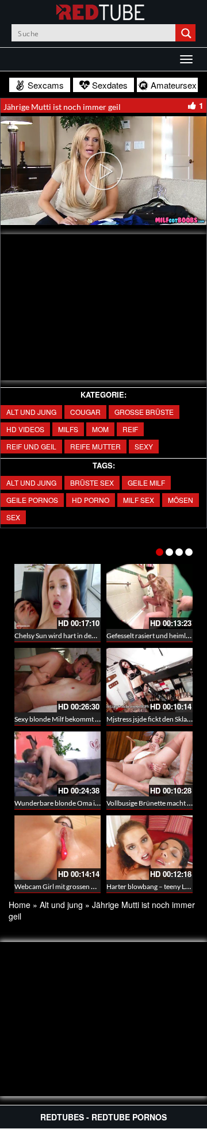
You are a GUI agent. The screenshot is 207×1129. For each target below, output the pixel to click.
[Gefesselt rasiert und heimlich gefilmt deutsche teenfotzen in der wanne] (149, 596)
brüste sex (92, 482)
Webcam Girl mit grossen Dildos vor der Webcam (88, 886)
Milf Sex (138, 500)
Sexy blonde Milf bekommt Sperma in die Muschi (86, 719)
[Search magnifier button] (186, 32)
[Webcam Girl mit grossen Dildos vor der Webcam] (57, 847)
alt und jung (31, 482)
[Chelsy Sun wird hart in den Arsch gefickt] (57, 596)
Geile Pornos (32, 500)
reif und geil (31, 446)
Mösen (180, 500)
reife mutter (95, 446)
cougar (85, 412)
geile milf (146, 482)
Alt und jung (31, 412)
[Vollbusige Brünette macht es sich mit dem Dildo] (149, 763)
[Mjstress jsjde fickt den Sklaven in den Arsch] (149, 680)
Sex (13, 517)
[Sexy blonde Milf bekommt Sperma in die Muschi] (57, 680)
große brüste (144, 412)
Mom (100, 429)
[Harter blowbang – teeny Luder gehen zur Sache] (149, 847)
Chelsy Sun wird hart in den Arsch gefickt (75, 635)
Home (19, 904)
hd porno (90, 500)
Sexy (144, 446)
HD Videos (25, 429)
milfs (68, 429)
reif (130, 429)
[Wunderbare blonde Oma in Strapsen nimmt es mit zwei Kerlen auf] (57, 763)
